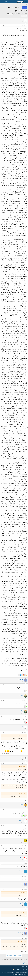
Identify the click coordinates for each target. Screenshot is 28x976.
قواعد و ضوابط (22, 970)
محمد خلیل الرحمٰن (20, 679)
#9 (1, 846)
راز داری (18, 970)
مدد (15, 970)
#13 (2, 909)
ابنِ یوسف (21, 695)
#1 (1, 25)
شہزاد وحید (21, 804)
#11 (2, 876)
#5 (1, 732)
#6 (1, 763)
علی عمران (8, 13)
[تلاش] (1, 1)
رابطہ (26, 970)
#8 (1, 826)
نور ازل (22, 840)
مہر (25, 967)
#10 (2, 863)
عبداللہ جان (21, 820)
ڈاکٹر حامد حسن (21, 871)
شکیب (25, 14)
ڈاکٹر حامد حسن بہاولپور (24, 16)
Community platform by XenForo (14, 973)
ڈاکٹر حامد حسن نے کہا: (23, 893)
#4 (1, 717)
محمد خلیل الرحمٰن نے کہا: (22, 736)
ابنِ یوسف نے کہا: (23, 767)
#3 (1, 701)
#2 (1, 685)
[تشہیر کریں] (3, 25)
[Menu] (26, 1)
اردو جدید (21, 967)
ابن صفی (12, 13)
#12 (2, 889)
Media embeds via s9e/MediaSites (20, 974)
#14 (2, 938)
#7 (1, 810)
